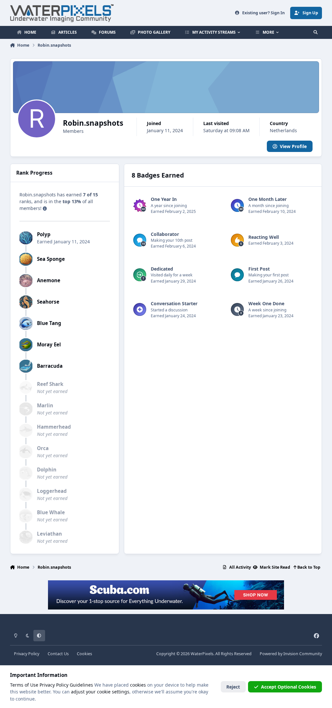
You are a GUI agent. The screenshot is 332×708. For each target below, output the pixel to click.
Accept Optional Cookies (288, 687)
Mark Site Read (274, 567)
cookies (138, 685)
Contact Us (58, 653)
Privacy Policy (26, 653)
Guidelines (81, 685)
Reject (233, 687)
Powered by (291, 653)
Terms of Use (24, 685)
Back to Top (308, 567)
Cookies (84, 653)
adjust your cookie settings (100, 692)
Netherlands (283, 130)
